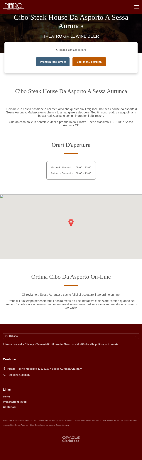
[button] (136, 6)
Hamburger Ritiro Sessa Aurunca (17, 420)
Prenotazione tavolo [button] (53, 61)
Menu (6, 396)
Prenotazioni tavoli (15, 401)
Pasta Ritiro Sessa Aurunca (87, 420)
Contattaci (9, 406)
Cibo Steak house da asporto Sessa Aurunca (49, 425)
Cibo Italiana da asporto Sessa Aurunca (119, 420)
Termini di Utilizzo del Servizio (55, 344)
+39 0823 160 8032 (18, 374)
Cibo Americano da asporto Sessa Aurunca (53, 420)
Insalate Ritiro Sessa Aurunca (15, 425)
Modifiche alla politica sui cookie (97, 344)
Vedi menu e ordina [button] (89, 61)
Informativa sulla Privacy (18, 344)
